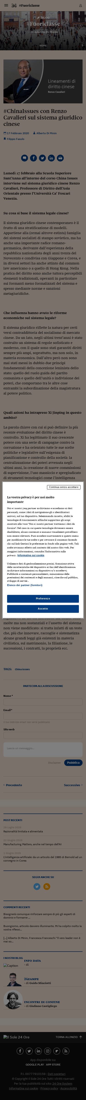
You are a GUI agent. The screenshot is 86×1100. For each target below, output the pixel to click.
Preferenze (43, 598)
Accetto (43, 608)
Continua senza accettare (63, 487)
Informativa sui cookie (30, 555)
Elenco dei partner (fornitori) (24, 585)
